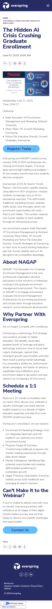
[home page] (22, 5)
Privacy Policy (36, 586)
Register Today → (21, 149)
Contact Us (20, 530)
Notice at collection (8, 607)
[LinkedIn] (5, 63)
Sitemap (7, 588)
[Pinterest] (15, 63)
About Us (8, 586)
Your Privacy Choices (16, 603)
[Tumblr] (24, 63)
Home (5, 18)
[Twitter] (10, 63)
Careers (16, 586)
